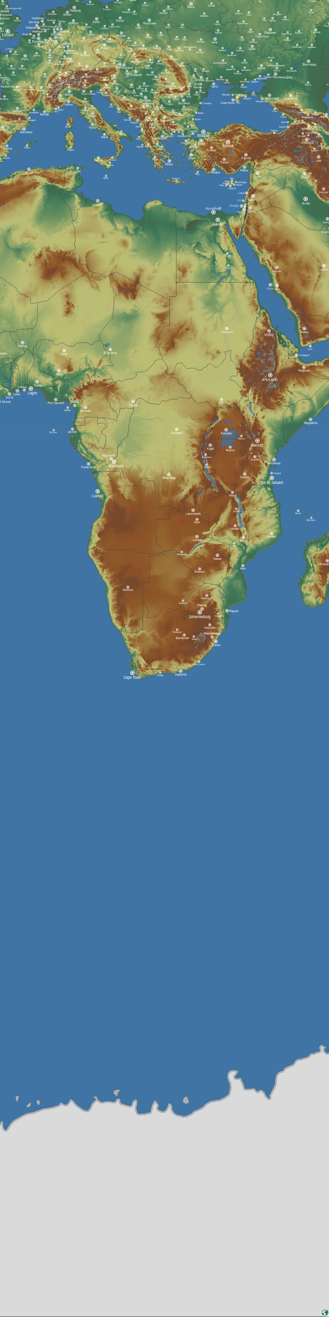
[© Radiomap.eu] (10, 87)
